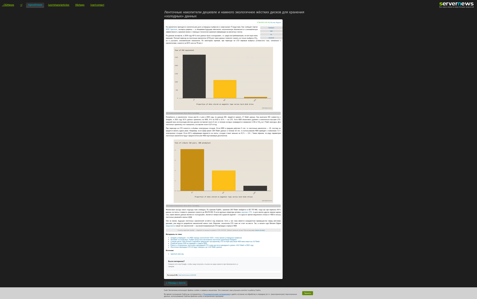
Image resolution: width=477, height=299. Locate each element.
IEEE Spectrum (171, 29)
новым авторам (260, 230)
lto (271, 34)
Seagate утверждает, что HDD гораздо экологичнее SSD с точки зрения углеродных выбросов (206, 238)
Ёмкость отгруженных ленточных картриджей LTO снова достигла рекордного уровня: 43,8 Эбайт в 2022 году (212, 245)
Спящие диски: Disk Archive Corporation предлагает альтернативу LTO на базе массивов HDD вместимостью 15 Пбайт (215, 241)
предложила (170, 226)
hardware (271, 27)
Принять (307, 293)
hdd (271, 31)
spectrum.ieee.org (177, 254)
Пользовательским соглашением (216, 294)
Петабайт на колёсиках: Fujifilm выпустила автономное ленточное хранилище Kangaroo (204, 240)
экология (271, 38)
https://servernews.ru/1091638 (187, 275)
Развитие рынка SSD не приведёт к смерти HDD (189, 243)
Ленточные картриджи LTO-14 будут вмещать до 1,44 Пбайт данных (196, 247)
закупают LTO (246, 212)
